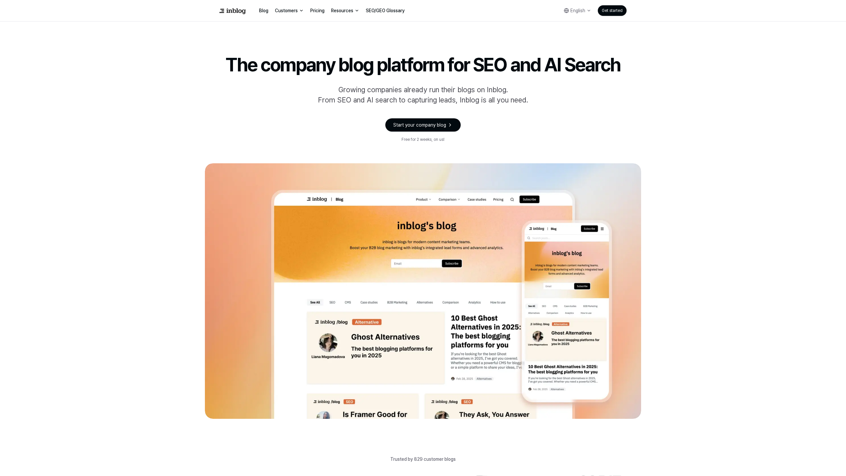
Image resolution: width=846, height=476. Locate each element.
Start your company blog (419, 125)
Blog (263, 10)
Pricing (317, 10)
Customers (286, 10)
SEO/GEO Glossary (385, 10)
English (577, 10)
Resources (342, 10)
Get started (612, 10)
